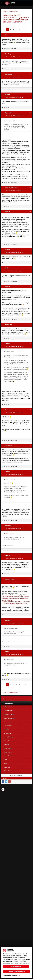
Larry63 (7, 651)
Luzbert (7, 268)
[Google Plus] (9, 781)
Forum (13, 3)
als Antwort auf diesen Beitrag (14, 56)
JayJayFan (8, 445)
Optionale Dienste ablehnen (16, 971)
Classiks (7, 249)
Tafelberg (8, 54)
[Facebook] (3, 781)
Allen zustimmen (16, 966)
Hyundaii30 (8, 113)
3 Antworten (14, 319)
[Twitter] (6, 781)
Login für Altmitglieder (16, 775)
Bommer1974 (9, 525)
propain (7, 94)
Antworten (6, 48)
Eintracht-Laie (9, 579)
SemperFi (8, 620)
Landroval (8, 410)
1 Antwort (13, 48)
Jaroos (7, 343)
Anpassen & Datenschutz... (10, 975)
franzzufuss (8, 35)
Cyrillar (7, 211)
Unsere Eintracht (13, 11)
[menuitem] (16, 703)
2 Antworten (14, 89)
